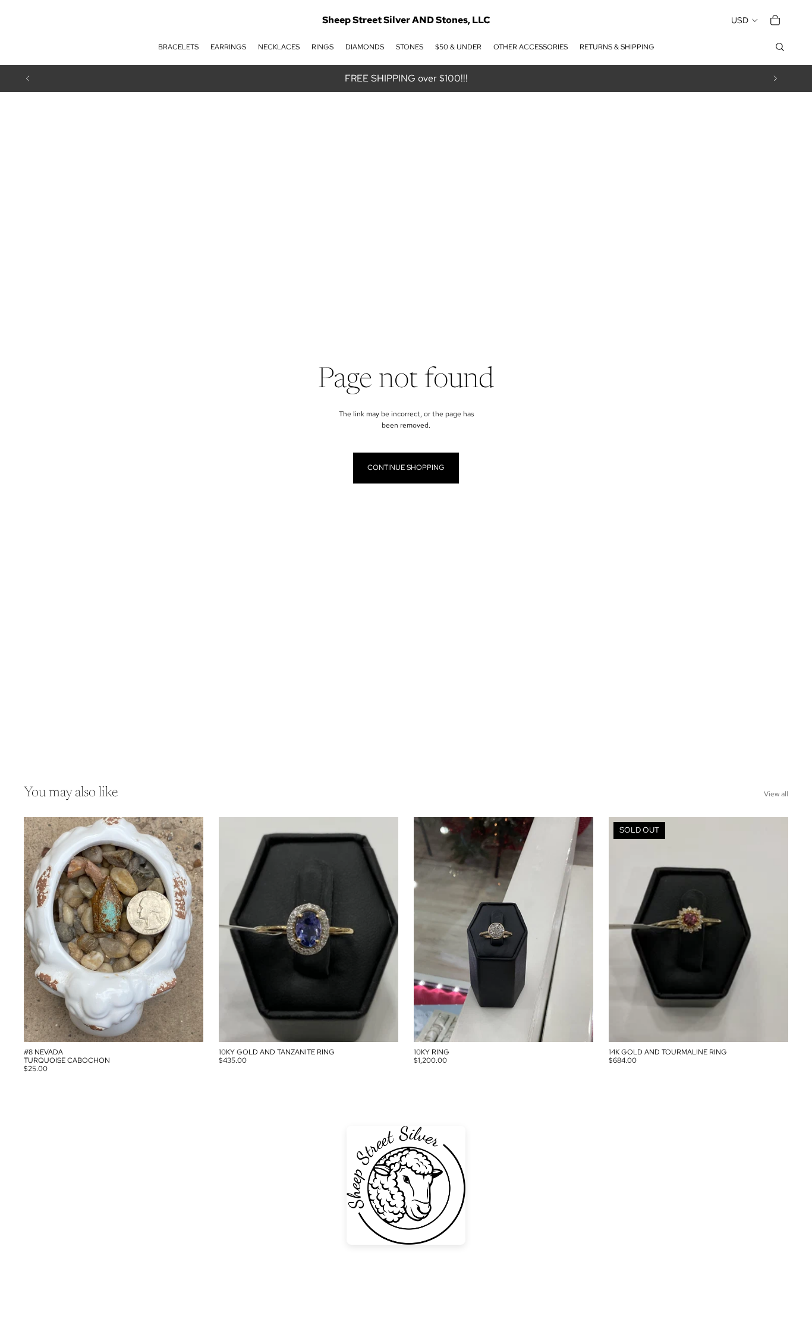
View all (776, 794)
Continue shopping (406, 467)
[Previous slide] (28, 78)
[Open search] (780, 47)
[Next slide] (775, 78)
